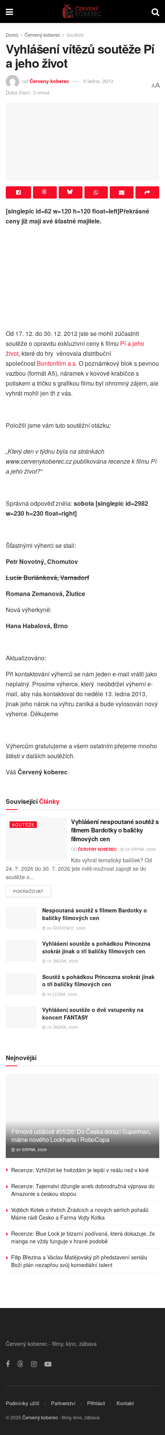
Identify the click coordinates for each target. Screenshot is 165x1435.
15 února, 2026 (62, 961)
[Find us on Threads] (20, 1364)
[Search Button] (155, 11)
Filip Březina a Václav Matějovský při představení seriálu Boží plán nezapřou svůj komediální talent (79, 1261)
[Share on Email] (122, 192)
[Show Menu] (9, 11)
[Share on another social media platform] (147, 192)
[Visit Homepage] (82, 11)
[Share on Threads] (45, 192)
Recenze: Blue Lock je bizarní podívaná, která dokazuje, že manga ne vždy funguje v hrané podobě (83, 1237)
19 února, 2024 (62, 1027)
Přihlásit (96, 1403)
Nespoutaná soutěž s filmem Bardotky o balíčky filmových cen (94, 914)
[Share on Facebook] (18, 192)
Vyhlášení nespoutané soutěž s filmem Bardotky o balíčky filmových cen (115, 830)
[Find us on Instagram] (34, 1364)
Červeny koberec (49, 81)
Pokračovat (32, 889)
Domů (12, 34)
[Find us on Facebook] (8, 1364)
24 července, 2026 (66, 928)
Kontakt (125, 1403)
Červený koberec (42, 34)
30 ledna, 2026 (61, 994)
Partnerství (63, 1403)
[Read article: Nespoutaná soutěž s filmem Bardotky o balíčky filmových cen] (21, 917)
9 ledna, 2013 (98, 81)
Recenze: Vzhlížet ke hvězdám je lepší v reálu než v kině (80, 1170)
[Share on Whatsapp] (96, 192)
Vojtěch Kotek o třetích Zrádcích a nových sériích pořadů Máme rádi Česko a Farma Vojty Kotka (79, 1213)
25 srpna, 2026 (140, 849)
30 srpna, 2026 (31, 1149)
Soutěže (75, 34)
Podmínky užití (23, 1403)
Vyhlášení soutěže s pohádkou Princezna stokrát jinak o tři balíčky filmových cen (96, 947)
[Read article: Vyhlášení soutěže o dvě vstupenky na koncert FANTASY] (21, 1017)
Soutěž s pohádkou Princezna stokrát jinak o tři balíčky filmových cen (98, 980)
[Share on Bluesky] (70, 192)
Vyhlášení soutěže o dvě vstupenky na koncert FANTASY (93, 1013)
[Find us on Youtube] (48, 1364)
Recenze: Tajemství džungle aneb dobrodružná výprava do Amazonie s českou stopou (83, 1189)
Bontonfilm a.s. (57, 363)
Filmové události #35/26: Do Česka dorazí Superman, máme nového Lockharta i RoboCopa (81, 1135)
